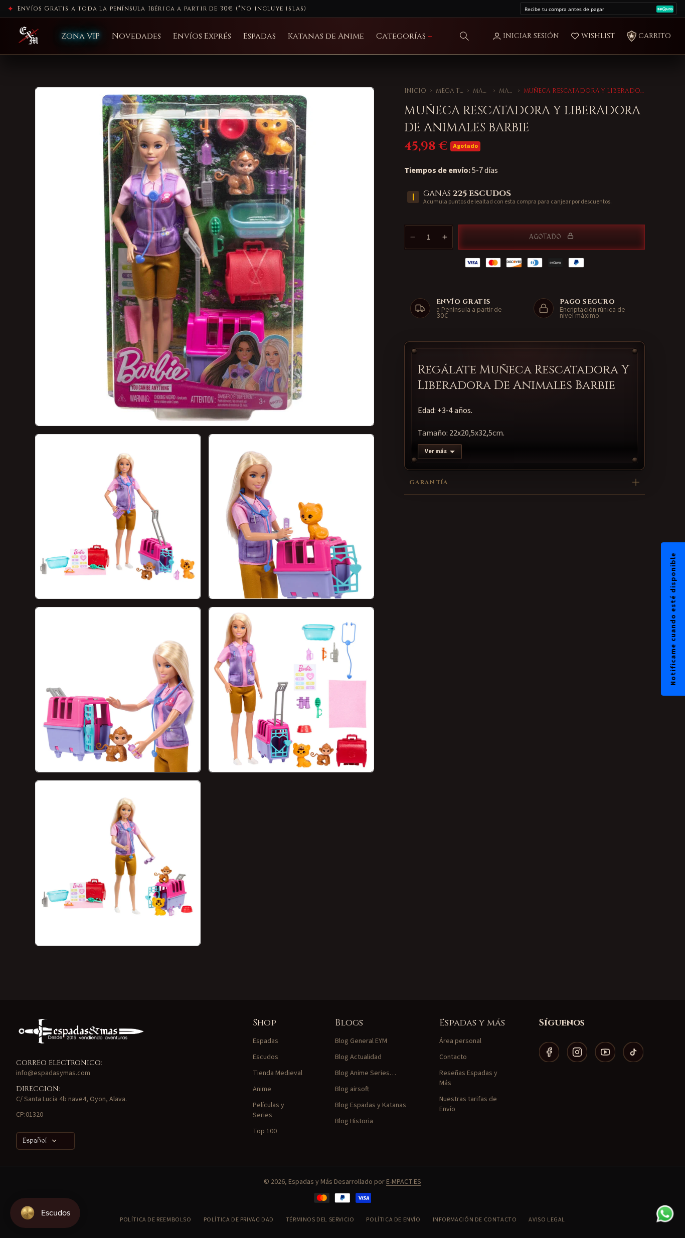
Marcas (481, 90)
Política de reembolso (156, 1219)
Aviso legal (547, 1219)
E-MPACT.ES (403, 1182)
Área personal (460, 1041)
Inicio (415, 90)
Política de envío (393, 1219)
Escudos (265, 1057)
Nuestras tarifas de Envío (468, 1104)
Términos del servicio (320, 1219)
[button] (464, 36)
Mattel (507, 90)
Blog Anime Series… (365, 1073)
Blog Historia (354, 1121)
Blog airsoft (352, 1089)
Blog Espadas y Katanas (370, 1105)
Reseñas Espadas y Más (468, 1078)
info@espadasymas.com (53, 1073)
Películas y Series (268, 1110)
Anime (262, 1089)
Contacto (453, 1057)
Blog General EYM (361, 1041)
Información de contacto (475, 1219)
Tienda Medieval (277, 1073)
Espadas (265, 1041)
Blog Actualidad (358, 1057)
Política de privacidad (239, 1219)
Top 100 (265, 1131)
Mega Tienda (450, 90)
